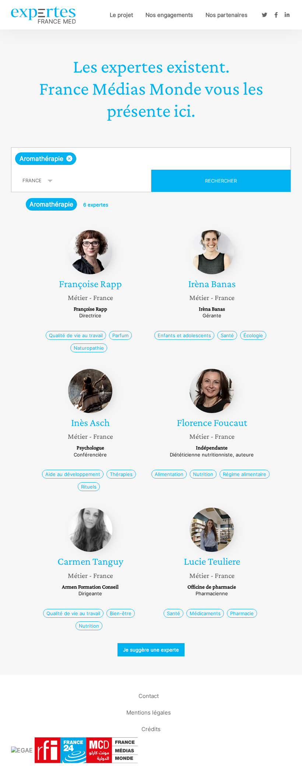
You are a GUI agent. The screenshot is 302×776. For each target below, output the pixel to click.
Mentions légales (148, 712)
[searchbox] (136, 159)
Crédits (151, 729)
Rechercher (221, 181)
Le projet (121, 14)
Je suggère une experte (151, 650)
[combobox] (151, 159)
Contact (148, 695)
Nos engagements (169, 14)
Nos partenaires (226, 14)
